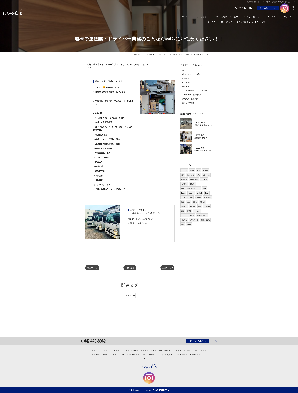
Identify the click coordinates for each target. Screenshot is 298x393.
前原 (182, 224)
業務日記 (184, 206)
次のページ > (167, 267)
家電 (198, 170)
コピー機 (204, 179)
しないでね (206, 175)
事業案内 (193, 184)
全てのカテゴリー (189, 70)
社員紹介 (184, 184)
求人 (188, 202)
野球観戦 (184, 179)
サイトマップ (149, 358)
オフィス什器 (194, 220)
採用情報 (185, 78)
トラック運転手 (202, 215)
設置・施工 (186, 86)
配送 (182, 211)
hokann (183, 193)
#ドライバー (130, 295)
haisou (204, 188)
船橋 (199, 206)
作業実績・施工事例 (190, 98)
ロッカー (191, 193)
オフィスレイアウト (187, 215)
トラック (197, 211)
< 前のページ (92, 267)
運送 (182, 202)
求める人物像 (194, 179)
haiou (207, 193)
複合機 (192, 170)
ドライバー (207, 197)
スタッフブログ (188, 103)
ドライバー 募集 (187, 197)
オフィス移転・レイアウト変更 (194, 90)
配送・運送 (186, 82)
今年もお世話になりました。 (190, 188)
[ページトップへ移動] (214, 341)
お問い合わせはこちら (267, 8)
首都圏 (189, 211)
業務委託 (202, 202)
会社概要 (198, 197)
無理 (198, 175)
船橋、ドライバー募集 (191, 74)
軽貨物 (195, 202)
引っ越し (184, 220)
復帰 (182, 175)
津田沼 (189, 224)
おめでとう (190, 175)
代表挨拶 (207, 206)
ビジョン (184, 170)
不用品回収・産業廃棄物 (192, 94)
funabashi (200, 193)
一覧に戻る (130, 267)
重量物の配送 (205, 220)
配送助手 (193, 206)
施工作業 (205, 170)
